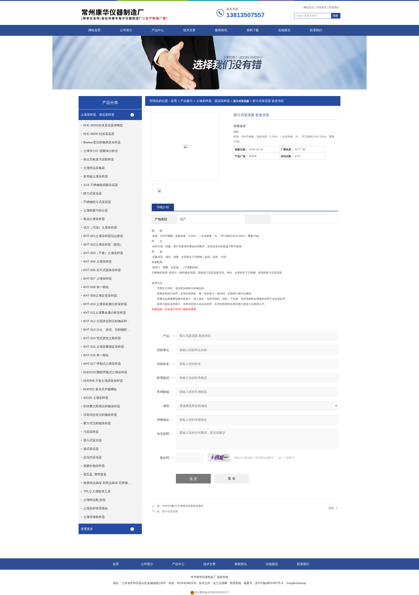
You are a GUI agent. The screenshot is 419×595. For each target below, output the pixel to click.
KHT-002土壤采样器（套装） (103, 244)
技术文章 (189, 30)
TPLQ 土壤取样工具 (97, 491)
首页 (174, 101)
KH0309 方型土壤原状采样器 (103, 380)
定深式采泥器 (92, 457)
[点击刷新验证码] (219, 457)
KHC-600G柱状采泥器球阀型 (103, 125)
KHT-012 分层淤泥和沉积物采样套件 (107, 321)
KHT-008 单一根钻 (96, 287)
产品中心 (158, 30)
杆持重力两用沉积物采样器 (101, 406)
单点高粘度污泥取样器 (98, 159)
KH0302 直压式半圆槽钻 (100, 389)
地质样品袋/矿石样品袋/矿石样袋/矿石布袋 (107, 483)
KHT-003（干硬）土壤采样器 (103, 253)
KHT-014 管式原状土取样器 (102, 338)
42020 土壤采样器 (95, 397)
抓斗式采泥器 (92, 440)
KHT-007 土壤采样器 (97, 278)
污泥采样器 (91, 431)
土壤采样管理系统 (95, 508)
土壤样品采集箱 (94, 168)
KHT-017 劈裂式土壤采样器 (102, 363)
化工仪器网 (220, 583)
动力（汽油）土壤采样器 (100, 227)
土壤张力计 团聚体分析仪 (100, 151)
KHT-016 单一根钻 (96, 355)
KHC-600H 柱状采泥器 (98, 134)
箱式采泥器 (91, 449)
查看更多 (87, 529)
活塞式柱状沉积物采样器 (100, 414)
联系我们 (334, 7)
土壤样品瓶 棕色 (94, 500)
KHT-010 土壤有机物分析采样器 (105, 304)
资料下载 (253, 30)
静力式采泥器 (92, 193)
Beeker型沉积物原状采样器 (102, 142)
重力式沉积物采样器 (97, 423)
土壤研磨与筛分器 (95, 210)
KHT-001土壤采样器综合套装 (103, 236)
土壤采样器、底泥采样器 (97, 114)
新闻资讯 (221, 30)
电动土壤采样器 (94, 219)
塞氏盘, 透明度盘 (94, 474)
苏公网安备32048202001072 (211, 592)
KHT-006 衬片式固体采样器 (102, 270)
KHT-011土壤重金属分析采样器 (104, 312)
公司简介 (126, 30)
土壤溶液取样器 (94, 517)
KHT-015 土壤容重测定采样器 (103, 346)
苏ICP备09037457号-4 (269, 583)
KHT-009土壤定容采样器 (100, 295)
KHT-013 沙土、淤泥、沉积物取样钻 (107, 329)
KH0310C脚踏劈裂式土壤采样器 (105, 372)
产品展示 (186, 101)
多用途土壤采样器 (95, 176)
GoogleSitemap (296, 583)
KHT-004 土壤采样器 (97, 261)
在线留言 (321, 7)
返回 (331, 508)
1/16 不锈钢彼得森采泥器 (100, 185)
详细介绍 (163, 207)
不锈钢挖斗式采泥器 (97, 202)
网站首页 (308, 7)
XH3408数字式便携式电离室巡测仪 (182, 505)
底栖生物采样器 (94, 466)
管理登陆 (235, 583)
